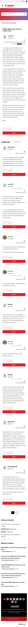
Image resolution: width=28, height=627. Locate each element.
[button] (25, 2)
